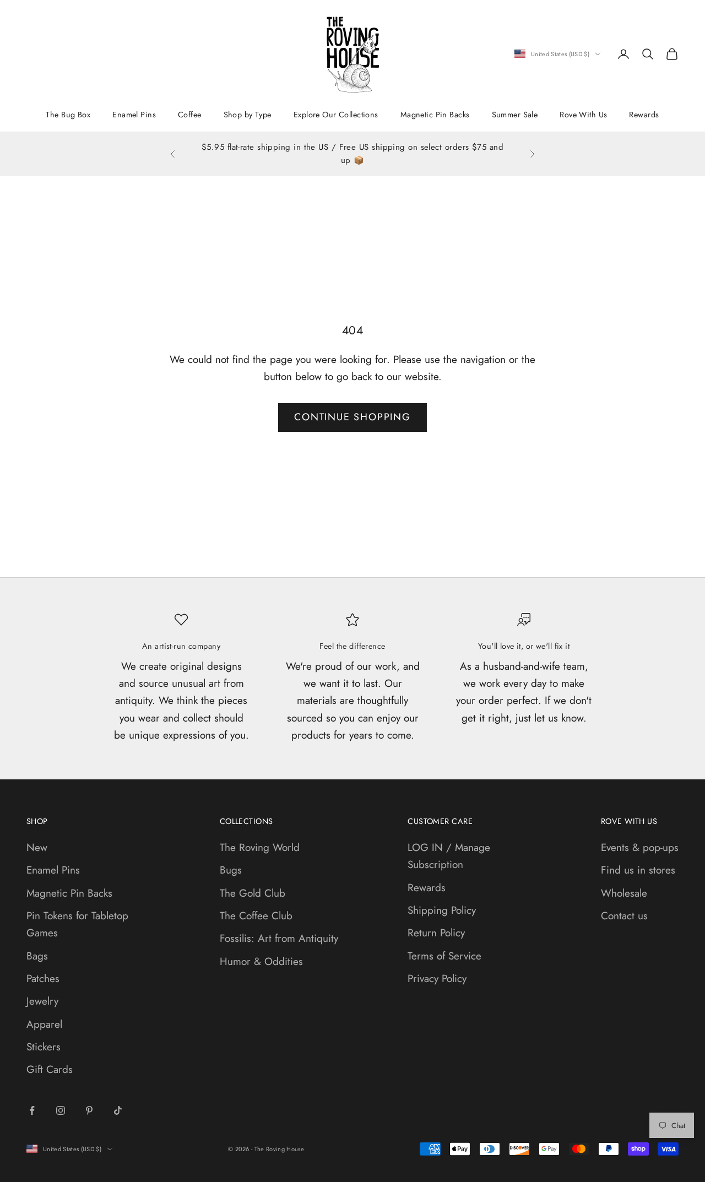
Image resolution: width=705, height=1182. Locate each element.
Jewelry (42, 1001)
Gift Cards (49, 1069)
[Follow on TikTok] (117, 1110)
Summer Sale (515, 114)
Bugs (231, 870)
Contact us (624, 915)
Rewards (644, 114)
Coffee (190, 114)
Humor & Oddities (261, 961)
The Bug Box (68, 114)
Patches (42, 978)
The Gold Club (252, 893)
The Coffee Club (256, 915)
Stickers (43, 1046)
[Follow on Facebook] (31, 1110)
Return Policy (436, 932)
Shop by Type (248, 114)
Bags (37, 955)
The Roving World (260, 847)
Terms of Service (444, 955)
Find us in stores (638, 870)
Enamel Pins (134, 114)
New (36, 847)
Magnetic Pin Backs (435, 114)
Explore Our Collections (336, 114)
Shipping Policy (442, 910)
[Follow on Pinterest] (89, 1110)
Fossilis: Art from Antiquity (279, 938)
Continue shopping (352, 417)
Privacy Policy (437, 978)
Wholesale (624, 893)
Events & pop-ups (640, 847)
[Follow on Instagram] (60, 1110)
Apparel (44, 1024)
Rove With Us (583, 114)
